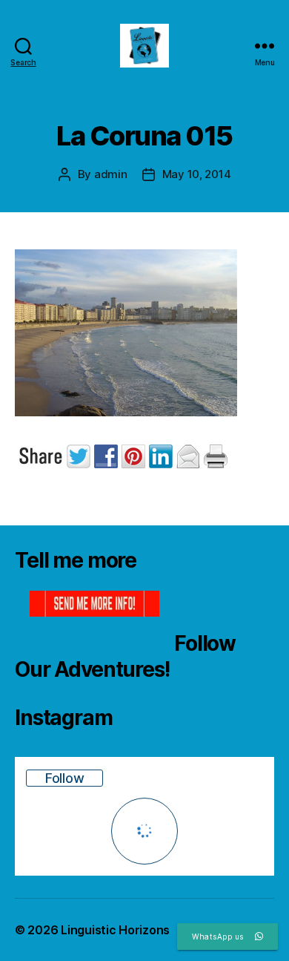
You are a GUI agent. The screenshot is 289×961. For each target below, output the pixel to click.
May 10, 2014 (196, 174)
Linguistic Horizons (115, 929)
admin (110, 174)
